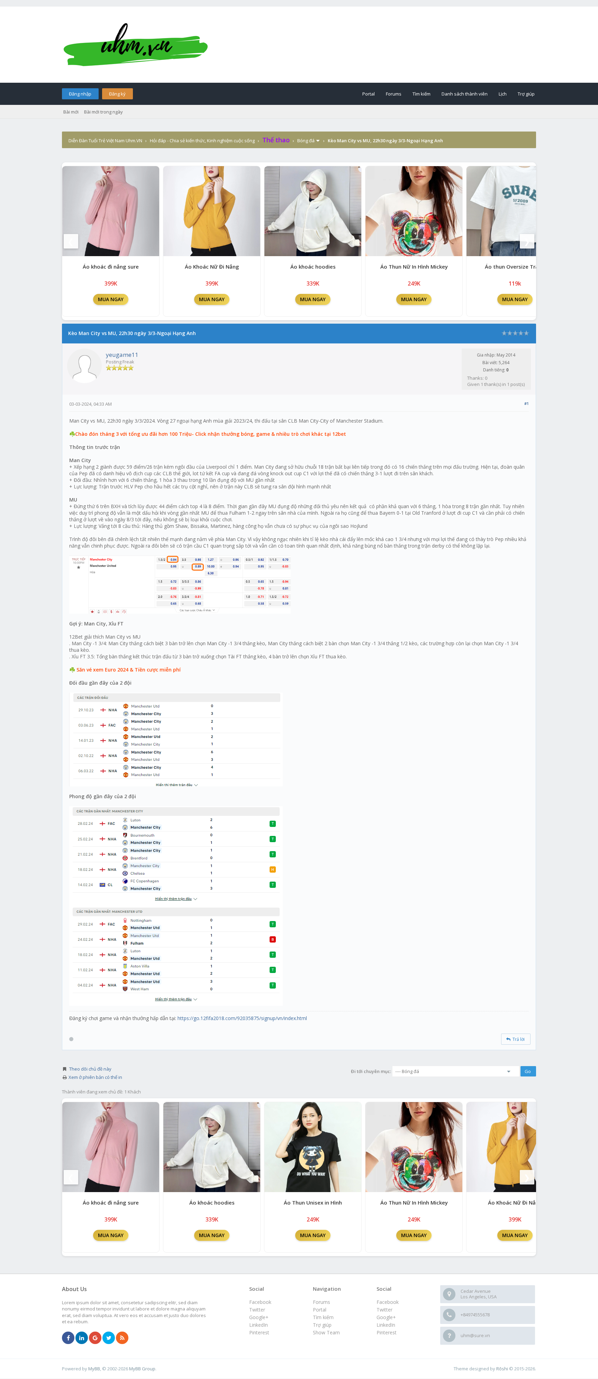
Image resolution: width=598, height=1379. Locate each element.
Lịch (503, 94)
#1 (526, 403)
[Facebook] (68, 1338)
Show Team (326, 1332)
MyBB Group (142, 1369)
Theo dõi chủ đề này (90, 1069)
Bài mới (71, 112)
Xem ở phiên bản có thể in (95, 1077)
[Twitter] (108, 1338)
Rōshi (502, 1369)
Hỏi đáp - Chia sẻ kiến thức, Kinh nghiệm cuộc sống (202, 140)
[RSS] (122, 1338)
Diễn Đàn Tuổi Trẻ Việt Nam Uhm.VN (105, 140)
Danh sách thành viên (465, 94)
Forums (393, 94)
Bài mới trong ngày (103, 112)
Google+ (386, 1317)
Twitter (384, 1309)
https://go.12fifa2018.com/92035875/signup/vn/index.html (242, 1018)
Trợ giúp (526, 94)
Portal (368, 94)
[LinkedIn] (81, 1338)
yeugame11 (122, 355)
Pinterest (387, 1332)
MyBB (94, 1369)
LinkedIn (386, 1325)
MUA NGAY (111, 299)
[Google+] (95, 1338)
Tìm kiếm (422, 94)
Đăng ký (117, 94)
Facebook (388, 1302)
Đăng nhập (80, 94)
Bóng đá (306, 140)
